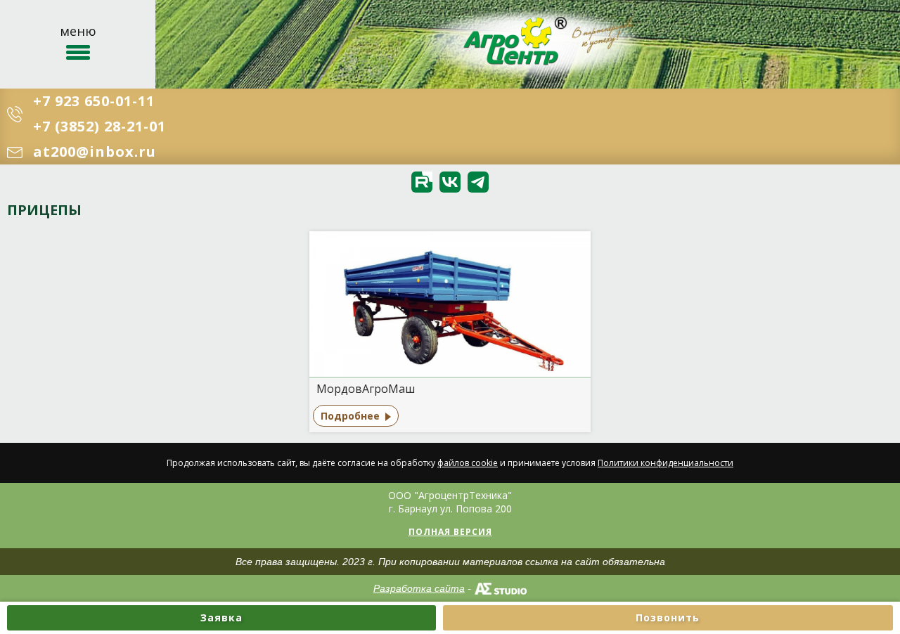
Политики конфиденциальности (665, 463)
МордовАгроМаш (365, 389)
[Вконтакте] (450, 182)
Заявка (221, 617)
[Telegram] (478, 182)
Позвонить (668, 617)
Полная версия (450, 532)
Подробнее (350, 415)
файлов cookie (467, 463)
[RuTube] (421, 182)
